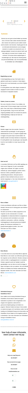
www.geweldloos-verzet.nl (7, 319)
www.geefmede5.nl (13, 181)
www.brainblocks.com (10, 272)
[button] (3, 21)
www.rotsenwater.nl (6, 230)
